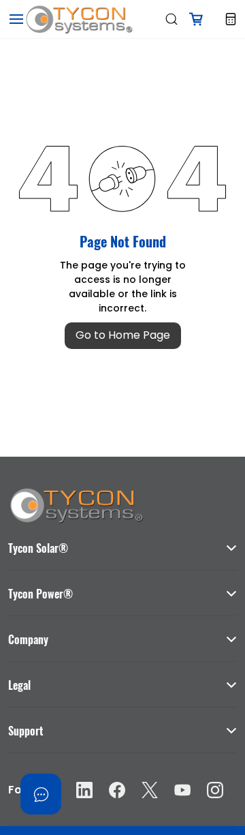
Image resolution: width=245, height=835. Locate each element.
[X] (150, 790)
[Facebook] (117, 790)
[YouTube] (182, 790)
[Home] (76, 493)
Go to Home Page (123, 335)
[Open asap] (40, 794)
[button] (122, 541)
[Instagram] (215, 790)
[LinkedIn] (84, 790)
